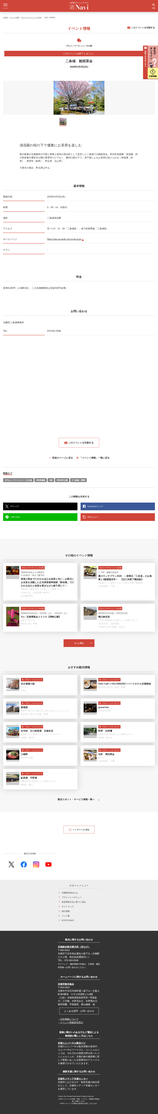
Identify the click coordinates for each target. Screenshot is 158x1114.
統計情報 (66, 911)
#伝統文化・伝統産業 (31, 592)
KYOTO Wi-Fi (68, 920)
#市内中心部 (62, 480)
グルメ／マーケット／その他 (31, 17)
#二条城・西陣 (78, 480)
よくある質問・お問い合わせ (79, 1011)
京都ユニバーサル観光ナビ (72, 1043)
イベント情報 (14, 17)
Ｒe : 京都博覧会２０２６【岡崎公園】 (41, 616)
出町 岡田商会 (106, 754)
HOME (5, 17)
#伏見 (23, 690)
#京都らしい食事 (48, 589)
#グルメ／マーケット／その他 (18, 480)
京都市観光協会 (66, 984)
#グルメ (61, 589)
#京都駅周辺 (27, 596)
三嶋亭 (24, 754)
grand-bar (103, 707)
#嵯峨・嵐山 (27, 784)
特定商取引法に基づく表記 (74, 902)
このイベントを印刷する (143, 27)
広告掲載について (69, 1019)
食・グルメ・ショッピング (32, 680)
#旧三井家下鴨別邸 (133, 583)
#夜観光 (25, 589)
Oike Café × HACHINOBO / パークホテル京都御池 (124, 683)
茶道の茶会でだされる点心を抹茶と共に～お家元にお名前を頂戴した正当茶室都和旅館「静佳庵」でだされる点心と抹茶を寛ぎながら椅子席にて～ (47, 582)
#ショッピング (62, 710)
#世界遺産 (40, 480)
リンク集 (66, 916)
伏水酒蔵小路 (28, 683)
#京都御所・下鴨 (106, 586)
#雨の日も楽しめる (45, 710)
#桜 (50, 480)
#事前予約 (34, 589)
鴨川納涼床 (104, 616)
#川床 (101, 620)
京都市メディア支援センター (73, 1078)
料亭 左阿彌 (105, 730)
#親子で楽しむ (28, 620)
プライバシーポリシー (72, 897)
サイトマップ (68, 906)
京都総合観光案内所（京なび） (74, 946)
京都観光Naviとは (70, 893)
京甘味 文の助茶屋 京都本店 (37, 730)
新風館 (24, 707)
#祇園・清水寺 (118, 627)
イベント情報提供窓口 (71, 1022)
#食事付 (46, 592)
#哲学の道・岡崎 (29, 623)
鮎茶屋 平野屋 (29, 777)
